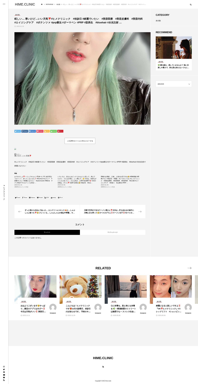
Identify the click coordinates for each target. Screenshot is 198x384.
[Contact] (4, 377)
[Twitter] (4, 369)
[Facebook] (4, 372)
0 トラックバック (113, 232)
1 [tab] (172, 56)
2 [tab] (173, 56)
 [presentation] (189, 268)
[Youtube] (4, 375)
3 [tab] (175, 56)
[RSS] (4, 380)
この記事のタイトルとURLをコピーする (80, 141)
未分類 (158, 21)
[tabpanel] (174, 53)
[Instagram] (4, 366)
